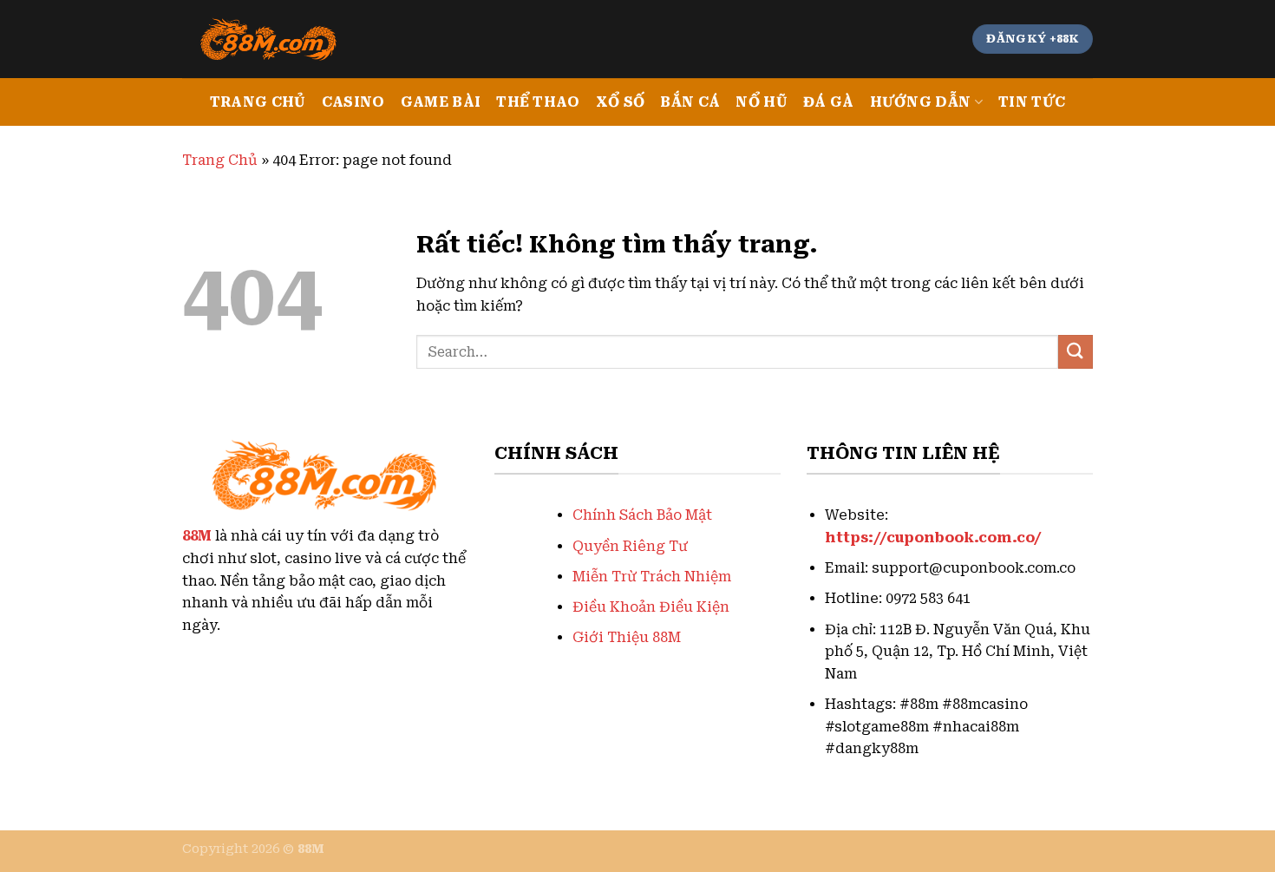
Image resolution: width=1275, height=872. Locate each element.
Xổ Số (620, 102)
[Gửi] (1075, 352)
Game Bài (441, 102)
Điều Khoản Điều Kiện (650, 607)
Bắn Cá (690, 102)
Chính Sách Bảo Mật (642, 515)
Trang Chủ (258, 102)
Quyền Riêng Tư (630, 546)
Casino (353, 102)
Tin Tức (1031, 102)
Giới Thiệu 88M (626, 637)
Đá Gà (828, 102)
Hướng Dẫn (920, 102)
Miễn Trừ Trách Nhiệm (651, 576)
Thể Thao (538, 102)
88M (197, 536)
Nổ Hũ (762, 102)
